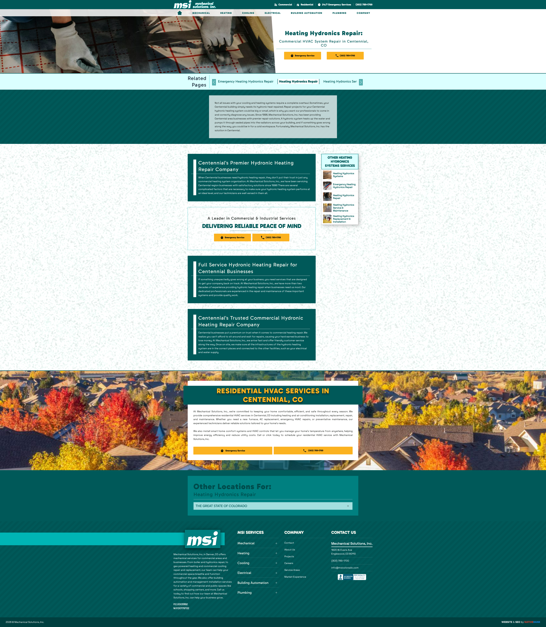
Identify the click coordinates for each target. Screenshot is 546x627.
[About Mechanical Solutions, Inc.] (202, 539)
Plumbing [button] (340, 13)
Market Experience (295, 576)
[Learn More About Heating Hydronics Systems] (340, 174)
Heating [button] (226, 13)
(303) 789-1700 (340, 560)
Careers (288, 563)
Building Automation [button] (306, 13)
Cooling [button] (248, 13)
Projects (289, 556)
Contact (289, 542)
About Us (289, 549)
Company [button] (363, 13)
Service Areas (292, 570)
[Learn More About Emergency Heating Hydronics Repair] (340, 185)
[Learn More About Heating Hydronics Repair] (340, 196)
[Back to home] (194, 4)
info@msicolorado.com (345, 567)
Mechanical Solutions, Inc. (352, 543)
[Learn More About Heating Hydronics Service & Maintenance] (340, 207)
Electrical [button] (273, 13)
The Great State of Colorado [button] (221, 506)
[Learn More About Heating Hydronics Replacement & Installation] (340, 218)
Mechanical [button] (201, 13)
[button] (334, 5)
